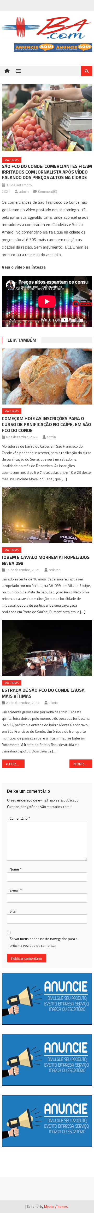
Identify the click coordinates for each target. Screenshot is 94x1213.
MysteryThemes (56, 1206)
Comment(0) (47, 191)
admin (24, 191)
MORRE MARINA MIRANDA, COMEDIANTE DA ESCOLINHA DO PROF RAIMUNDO (83, 764)
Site (13, 911)
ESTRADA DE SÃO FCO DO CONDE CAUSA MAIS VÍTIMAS (43, 693)
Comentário (20, 818)
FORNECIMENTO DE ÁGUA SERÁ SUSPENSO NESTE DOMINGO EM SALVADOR (16, 764)
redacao (55, 569)
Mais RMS (11, 159)
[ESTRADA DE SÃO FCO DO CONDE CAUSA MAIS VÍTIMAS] (47, 648)
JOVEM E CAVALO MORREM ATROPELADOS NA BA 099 (46, 560)
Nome (15, 869)
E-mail (16, 890)
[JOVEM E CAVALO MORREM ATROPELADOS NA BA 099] (47, 515)
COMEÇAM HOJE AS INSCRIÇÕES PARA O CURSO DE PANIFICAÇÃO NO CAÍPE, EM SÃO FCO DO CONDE (46, 424)
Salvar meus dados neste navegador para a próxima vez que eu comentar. (44, 942)
